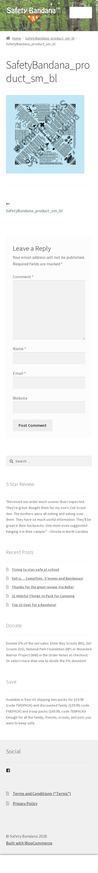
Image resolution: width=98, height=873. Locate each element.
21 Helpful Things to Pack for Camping (43, 596)
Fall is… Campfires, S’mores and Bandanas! (47, 578)
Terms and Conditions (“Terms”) (42, 793)
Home (16, 38)
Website (20, 398)
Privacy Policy (25, 803)
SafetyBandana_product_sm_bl (49, 38)
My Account (16, 864)
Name (19, 348)
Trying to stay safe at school (35, 569)
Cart (75, 859)
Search (49, 864)
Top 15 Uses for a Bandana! (34, 604)
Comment (23, 276)
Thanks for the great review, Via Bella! (43, 587)
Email (19, 373)
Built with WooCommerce (29, 843)
